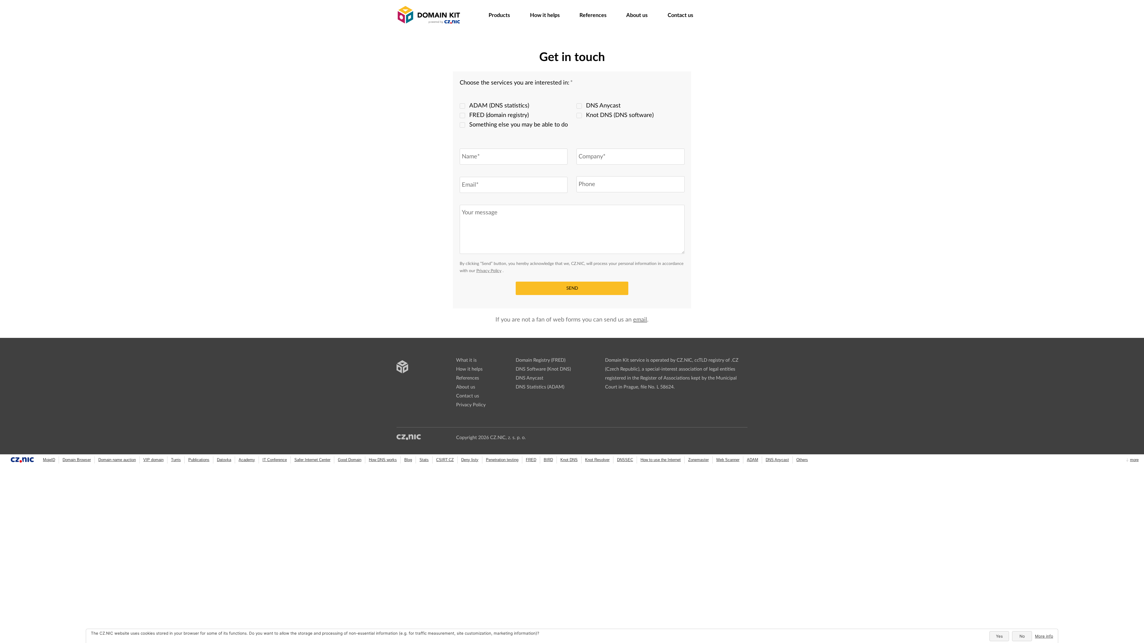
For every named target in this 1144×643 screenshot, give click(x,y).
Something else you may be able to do (518, 125)
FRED (531, 460)
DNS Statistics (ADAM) (540, 387)
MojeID (49, 460)
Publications (198, 460)
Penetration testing (502, 460)
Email (466, 171)
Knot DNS (569, 460)
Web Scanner (727, 460)
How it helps (545, 15)
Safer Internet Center (312, 460)
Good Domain (349, 460)
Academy (247, 460)
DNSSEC (625, 460)
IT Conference (274, 460)
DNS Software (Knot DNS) (543, 369)
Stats (424, 460)
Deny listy (469, 460)
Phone (582, 171)
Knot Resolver (597, 460)
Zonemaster (698, 460)
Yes (999, 636)
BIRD (548, 460)
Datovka (224, 460)
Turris (176, 460)
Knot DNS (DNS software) (620, 115)
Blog (408, 460)
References (593, 15)
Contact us (467, 396)
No (1022, 636)
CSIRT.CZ (445, 460)
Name (467, 143)
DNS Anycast (603, 106)
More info (1044, 636)
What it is (466, 360)
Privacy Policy (488, 271)
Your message (472, 200)
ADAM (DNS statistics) (499, 106)
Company (586, 143)
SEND (572, 288)
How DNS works (383, 460)
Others (802, 460)
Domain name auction (117, 460)
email (640, 320)
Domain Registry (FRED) (540, 360)
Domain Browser (77, 460)
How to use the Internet (661, 460)
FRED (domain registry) (499, 115)
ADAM (752, 460)
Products (499, 15)
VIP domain (153, 460)
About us (637, 15)
